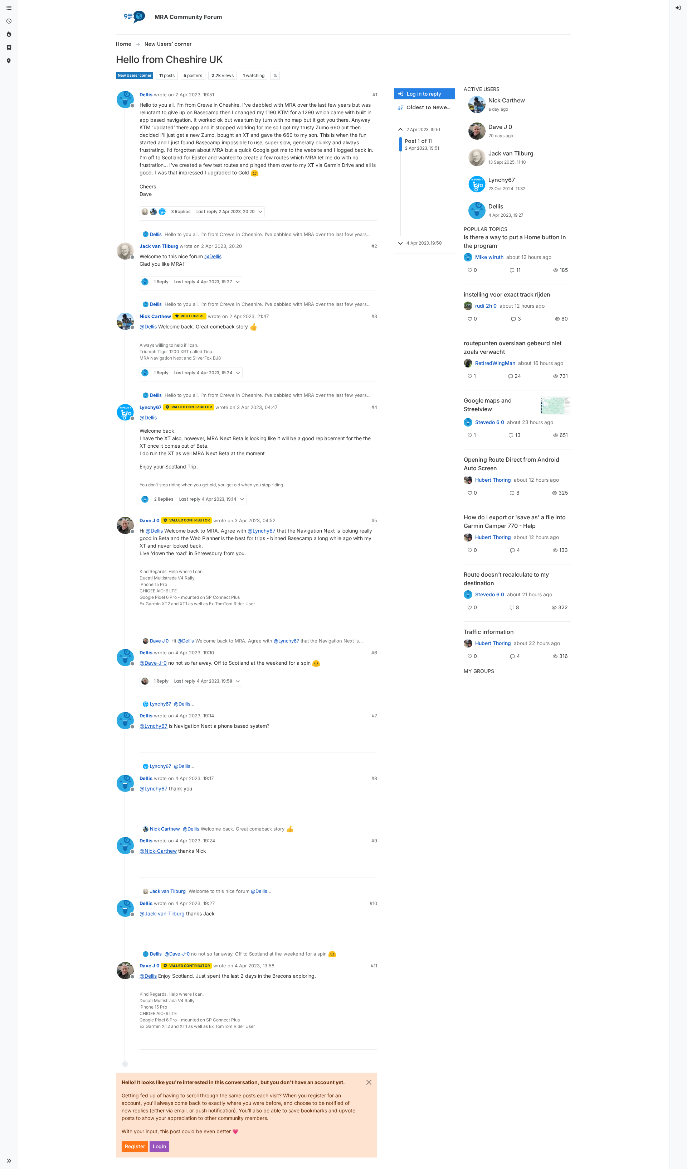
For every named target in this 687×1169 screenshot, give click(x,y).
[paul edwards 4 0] (468, 537)
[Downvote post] (371, 211)
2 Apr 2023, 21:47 (249, 316)
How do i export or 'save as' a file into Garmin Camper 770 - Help (515, 521)
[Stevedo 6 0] (468, 422)
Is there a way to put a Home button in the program (515, 241)
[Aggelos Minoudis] (468, 594)
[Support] (9, 48)
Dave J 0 (150, 520)
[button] (9, 1160)
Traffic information (489, 631)
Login (159, 1146)
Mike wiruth (489, 257)
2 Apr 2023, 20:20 (221, 246)
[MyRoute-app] (9, 61)
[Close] (369, 1082)
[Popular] (9, 34)
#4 (374, 407)
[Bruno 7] (468, 363)
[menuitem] (678, 8)
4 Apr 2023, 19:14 (194, 715)
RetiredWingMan (495, 363)
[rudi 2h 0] (468, 306)
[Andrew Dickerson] (468, 479)
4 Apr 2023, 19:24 (195, 840)
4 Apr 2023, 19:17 (194, 778)
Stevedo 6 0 (489, 422)
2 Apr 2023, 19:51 (194, 94)
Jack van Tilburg (159, 246)
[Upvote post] (345, 211)
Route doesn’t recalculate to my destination (506, 579)
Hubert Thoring (493, 479)
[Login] (678, 8)
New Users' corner (134, 75)
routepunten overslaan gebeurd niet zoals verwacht (512, 347)
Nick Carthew (155, 316)
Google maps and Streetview (488, 405)
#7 (374, 715)
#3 (374, 316)
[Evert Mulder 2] (468, 643)
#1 (374, 94)
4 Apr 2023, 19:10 (194, 652)
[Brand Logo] (134, 17)
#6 (374, 652)
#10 (373, 903)
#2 (374, 246)
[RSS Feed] (275, 76)
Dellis (146, 94)
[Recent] (9, 21)
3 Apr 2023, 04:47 (257, 407)
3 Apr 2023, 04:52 (255, 520)
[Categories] (9, 8)
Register (135, 1146)
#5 (374, 520)
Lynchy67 (151, 407)
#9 (374, 840)
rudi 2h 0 (486, 305)
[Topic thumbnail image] (556, 405)
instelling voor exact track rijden (507, 294)
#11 (374, 965)
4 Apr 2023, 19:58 (254, 965)
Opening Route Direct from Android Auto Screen (511, 464)
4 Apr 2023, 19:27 (195, 903)
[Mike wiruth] (468, 257)
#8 (374, 778)
